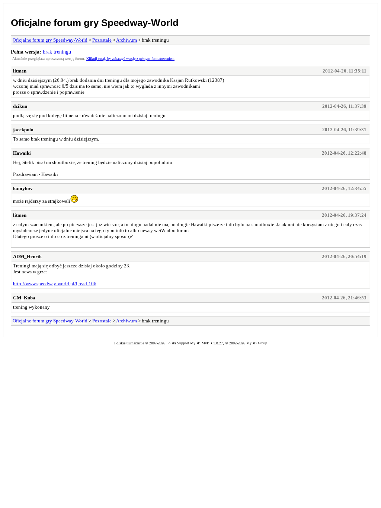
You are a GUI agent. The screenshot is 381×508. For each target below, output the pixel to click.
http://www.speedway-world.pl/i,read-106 (54, 283)
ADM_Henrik (27, 256)
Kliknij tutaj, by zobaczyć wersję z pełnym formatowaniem (130, 59)
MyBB (207, 343)
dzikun (20, 106)
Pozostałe (102, 40)
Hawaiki (22, 153)
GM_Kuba (24, 297)
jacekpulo (23, 129)
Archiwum (126, 40)
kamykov (23, 188)
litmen (19, 71)
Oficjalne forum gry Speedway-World (95, 22)
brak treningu (57, 52)
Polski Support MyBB (183, 343)
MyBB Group (256, 343)
